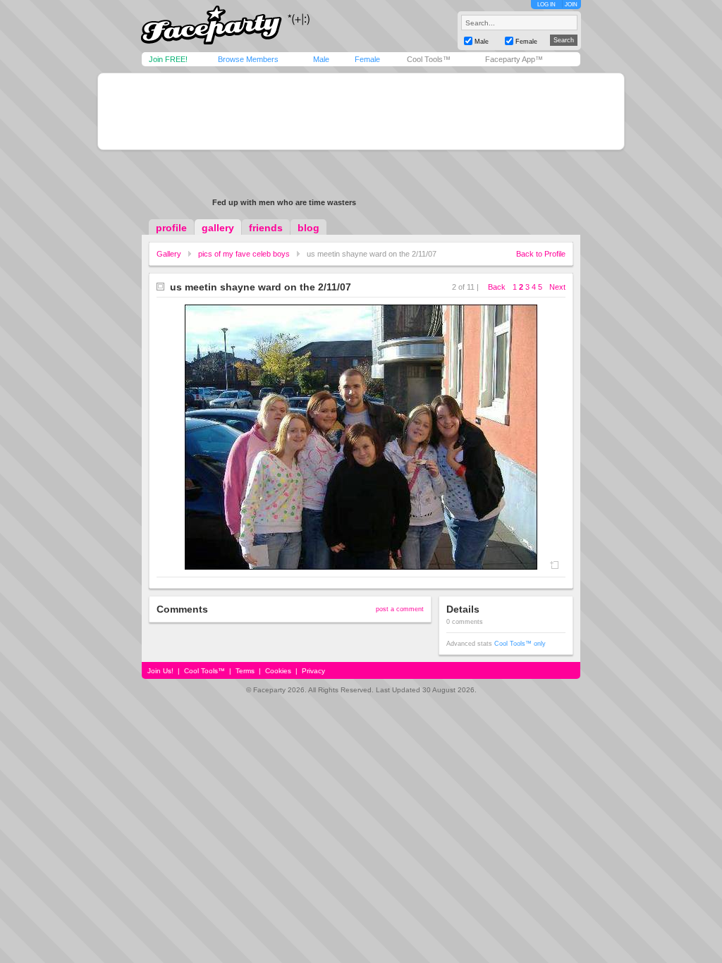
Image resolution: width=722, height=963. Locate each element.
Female (367, 59)
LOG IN (546, 4)
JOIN (571, 4)
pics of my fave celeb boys (244, 254)
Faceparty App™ (514, 59)
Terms (245, 671)
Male (321, 59)
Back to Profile (540, 254)
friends (266, 227)
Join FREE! (168, 59)
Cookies (278, 671)
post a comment (400, 609)
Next (557, 287)
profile (171, 227)
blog (308, 227)
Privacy (313, 671)
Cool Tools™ (429, 59)
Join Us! (160, 671)
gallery (218, 227)
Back (497, 287)
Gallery (169, 254)
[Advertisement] (361, 111)
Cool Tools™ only (520, 643)
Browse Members (248, 59)
